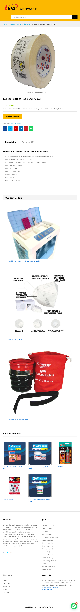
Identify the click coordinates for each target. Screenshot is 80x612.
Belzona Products (48, 525)
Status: (5, 105)
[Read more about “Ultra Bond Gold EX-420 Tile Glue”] (12, 463)
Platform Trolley (47, 558)
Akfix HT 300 (58, 467)
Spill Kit (44, 563)
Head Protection (47, 546)
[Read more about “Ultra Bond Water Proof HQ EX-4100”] (37, 496)
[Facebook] (4, 552)
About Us (6, 586)
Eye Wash (45, 531)
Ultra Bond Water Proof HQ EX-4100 (39, 500)
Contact (6, 592)
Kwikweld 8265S (9, 499)
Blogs (5, 589)
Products (6, 583)
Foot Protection (47, 540)
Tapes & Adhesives (16, 124)
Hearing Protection (48, 549)
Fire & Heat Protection (50, 537)
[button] (74, 606)
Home (5, 580)
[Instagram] (11, 552)
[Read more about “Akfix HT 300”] (63, 463)
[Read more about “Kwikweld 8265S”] (12, 496)
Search (75, 17)
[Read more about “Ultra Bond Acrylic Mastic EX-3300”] (37, 463)
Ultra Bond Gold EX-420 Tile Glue (13, 468)
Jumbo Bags (46, 552)
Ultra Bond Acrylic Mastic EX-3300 (38, 468)
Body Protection (47, 528)
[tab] (11, 143)
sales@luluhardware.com (50, 587)
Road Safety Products (49, 561)
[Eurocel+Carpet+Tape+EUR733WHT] (10, 128)
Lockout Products (48, 555)
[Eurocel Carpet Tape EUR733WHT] (5, 128)
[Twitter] (7, 552)
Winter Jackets (47, 569)
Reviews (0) (28, 142)
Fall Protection (47, 534)
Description (11, 142)
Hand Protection (47, 543)
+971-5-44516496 (48, 590)
